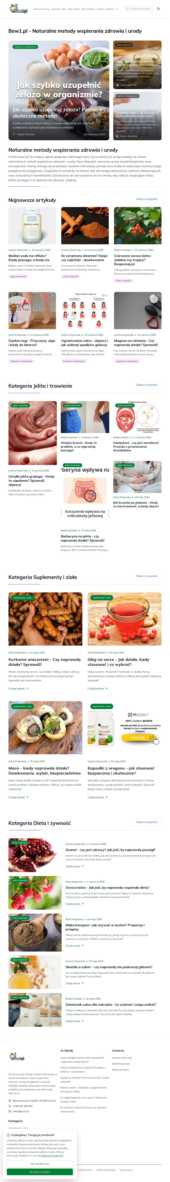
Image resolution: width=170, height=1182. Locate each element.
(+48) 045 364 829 (22, 1106)
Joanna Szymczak (18, 249)
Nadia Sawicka (122, 249)
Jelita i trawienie (88, 9)
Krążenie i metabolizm (105, 9)
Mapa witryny (126, 1170)
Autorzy (118, 1050)
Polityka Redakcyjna (106, 1170)
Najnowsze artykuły (41, 9)
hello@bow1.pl (21, 1111)
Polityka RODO (85, 1170)
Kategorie (15, 1121)
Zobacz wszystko (146, 199)
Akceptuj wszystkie (40, 1171)
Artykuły (66, 1050)
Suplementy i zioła (58, 9)
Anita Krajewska (17, 334)
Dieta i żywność (73, 9)
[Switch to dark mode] (159, 9)
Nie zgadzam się (40, 1163)
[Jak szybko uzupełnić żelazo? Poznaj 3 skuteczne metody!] (58, 90)
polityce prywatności (52, 1155)
